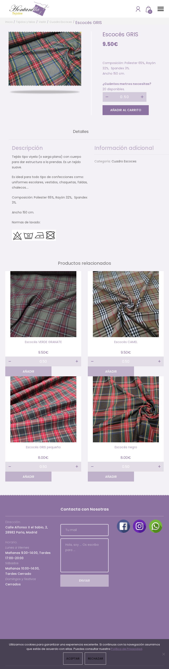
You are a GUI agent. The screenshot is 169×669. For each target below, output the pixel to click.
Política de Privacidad (126, 649)
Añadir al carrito (125, 110)
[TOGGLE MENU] (161, 9)
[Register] (138, 9)
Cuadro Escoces (61, 22)
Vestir (42, 22)
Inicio (9, 22)
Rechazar (95, 658)
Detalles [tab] (81, 131)
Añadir (28, 371)
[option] (45, 58)
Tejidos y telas (25, 22)
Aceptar (72, 658)
